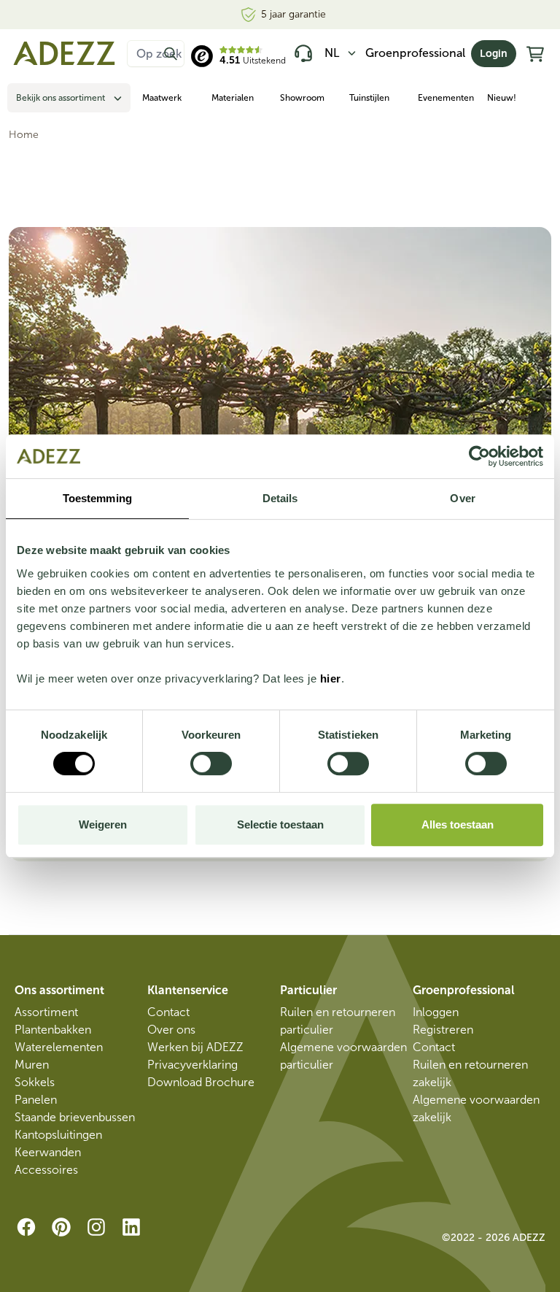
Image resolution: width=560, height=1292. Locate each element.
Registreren (443, 1030)
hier (330, 678)
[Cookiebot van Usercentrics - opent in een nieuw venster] (479, 456)
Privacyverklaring (192, 1065)
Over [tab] (462, 498)
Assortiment (46, 1012)
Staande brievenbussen (75, 1117)
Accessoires (46, 1170)
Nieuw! (501, 98)
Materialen (232, 98)
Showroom (302, 98)
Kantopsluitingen (58, 1135)
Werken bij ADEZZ (195, 1047)
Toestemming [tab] (97, 498)
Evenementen (446, 98)
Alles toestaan (457, 824)
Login (494, 53)
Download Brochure (200, 1082)
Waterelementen (59, 1047)
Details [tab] (280, 498)
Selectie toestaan (280, 824)
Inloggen (436, 1012)
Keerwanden (48, 1152)
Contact (168, 1012)
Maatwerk (162, 98)
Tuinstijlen (369, 98)
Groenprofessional (415, 53)
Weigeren (103, 824)
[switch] (211, 763)
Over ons (171, 1030)
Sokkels (35, 1082)
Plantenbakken (53, 1030)
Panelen (36, 1100)
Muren (32, 1065)
